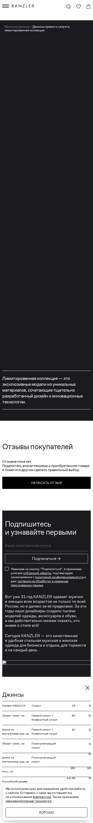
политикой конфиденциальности (59, 577)
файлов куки (42, 797)
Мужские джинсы (17, 26)
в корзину (46, 205)
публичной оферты (37, 573)
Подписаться (46, 558)
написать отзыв (46, 483)
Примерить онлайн (51, 222)
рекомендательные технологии (28, 801)
